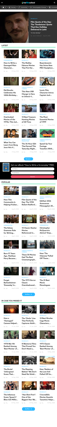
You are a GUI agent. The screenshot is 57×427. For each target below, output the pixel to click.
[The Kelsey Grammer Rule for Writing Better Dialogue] (11, 218)
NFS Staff (44, 152)
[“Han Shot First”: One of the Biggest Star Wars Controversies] (29, 385)
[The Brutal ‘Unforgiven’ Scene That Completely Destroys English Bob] (11, 360)
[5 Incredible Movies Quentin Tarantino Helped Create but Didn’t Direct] (47, 385)
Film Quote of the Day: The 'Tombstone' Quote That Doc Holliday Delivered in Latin (41, 26)
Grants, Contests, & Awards (45, 197)
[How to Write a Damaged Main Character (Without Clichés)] (11, 54)
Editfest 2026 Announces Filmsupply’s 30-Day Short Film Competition (46, 206)
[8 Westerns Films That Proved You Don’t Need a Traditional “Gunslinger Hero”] (29, 334)
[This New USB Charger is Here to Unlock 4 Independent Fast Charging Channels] (29, 81)
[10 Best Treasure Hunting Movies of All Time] (29, 108)
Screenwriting (24, 7)
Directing (13, 7)
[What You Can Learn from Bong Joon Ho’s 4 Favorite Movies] (11, 133)
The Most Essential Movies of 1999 (47, 119)
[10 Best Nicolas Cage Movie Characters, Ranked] (47, 309)
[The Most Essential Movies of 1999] (47, 108)
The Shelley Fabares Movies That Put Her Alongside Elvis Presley (28, 68)
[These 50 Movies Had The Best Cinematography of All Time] (29, 244)
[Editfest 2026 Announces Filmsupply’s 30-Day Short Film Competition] (47, 190)
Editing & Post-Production (26, 140)
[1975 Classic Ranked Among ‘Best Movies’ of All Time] (47, 334)
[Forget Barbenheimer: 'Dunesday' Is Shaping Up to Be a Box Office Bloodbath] (11, 271)
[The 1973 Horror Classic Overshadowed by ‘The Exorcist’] (29, 271)
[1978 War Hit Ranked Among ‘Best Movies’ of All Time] (11, 334)
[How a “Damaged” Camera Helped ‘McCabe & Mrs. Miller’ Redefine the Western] (11, 309)
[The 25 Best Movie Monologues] (47, 271)
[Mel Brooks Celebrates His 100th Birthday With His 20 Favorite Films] (11, 81)
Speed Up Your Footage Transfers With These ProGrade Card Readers (46, 149)
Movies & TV (34, 18)
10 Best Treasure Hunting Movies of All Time (29, 119)
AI (5, 7)
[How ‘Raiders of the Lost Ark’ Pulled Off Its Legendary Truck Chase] (47, 360)
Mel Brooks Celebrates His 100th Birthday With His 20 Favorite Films (10, 95)
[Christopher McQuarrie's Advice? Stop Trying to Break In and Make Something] (47, 218)
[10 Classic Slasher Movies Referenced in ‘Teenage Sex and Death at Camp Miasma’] (29, 219)
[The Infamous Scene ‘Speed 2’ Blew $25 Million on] (11, 385)
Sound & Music (44, 60)
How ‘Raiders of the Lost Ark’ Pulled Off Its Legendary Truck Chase (47, 374)
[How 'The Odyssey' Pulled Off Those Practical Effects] (47, 244)
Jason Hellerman (37, 35)
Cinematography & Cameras (39, 7)
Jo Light (26, 71)
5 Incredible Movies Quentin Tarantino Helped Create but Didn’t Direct (47, 400)
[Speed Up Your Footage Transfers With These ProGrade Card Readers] (47, 133)
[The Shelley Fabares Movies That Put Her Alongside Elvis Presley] (29, 54)
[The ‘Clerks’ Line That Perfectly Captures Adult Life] (29, 309)
